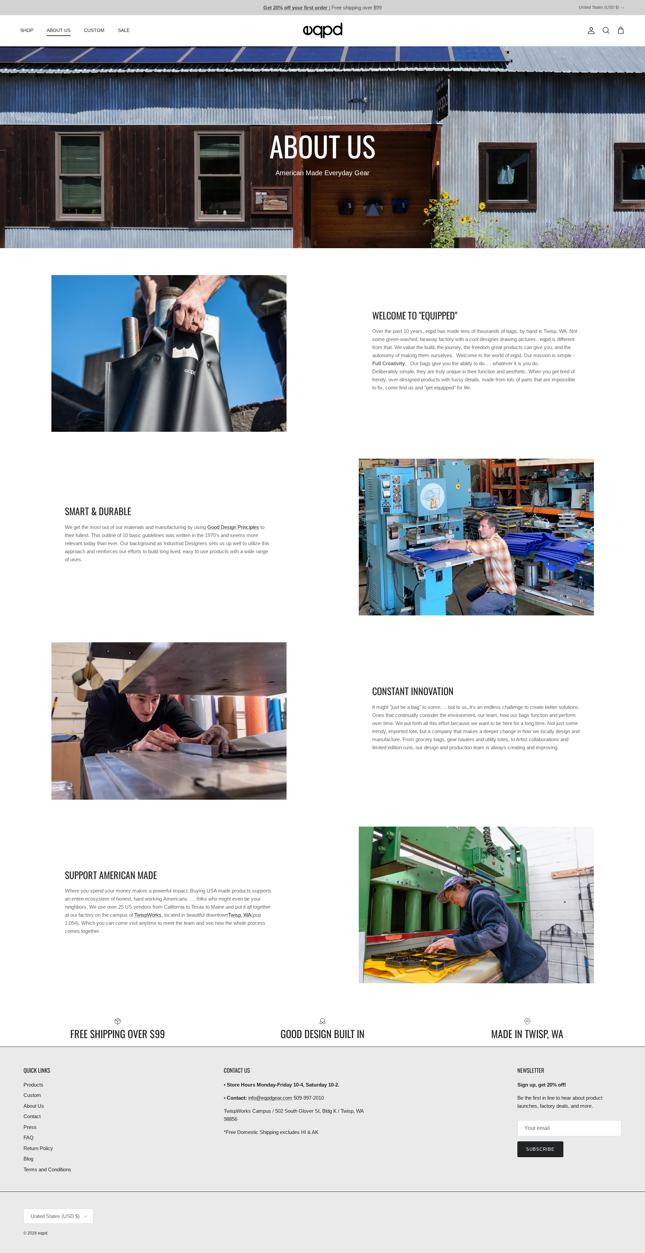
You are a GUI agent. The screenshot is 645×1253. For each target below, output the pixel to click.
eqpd (42, 1233)
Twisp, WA (239, 915)
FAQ (29, 1137)
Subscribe (540, 1149)
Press (30, 1127)
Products (33, 1085)
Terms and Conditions (47, 1169)
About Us (34, 1106)
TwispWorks (148, 915)
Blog (28, 1159)
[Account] (590, 31)
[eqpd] (323, 30)
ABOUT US (59, 30)
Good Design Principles (233, 527)
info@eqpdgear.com (270, 1098)
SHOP (26, 30)
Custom (32, 1095)
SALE (124, 30)
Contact (32, 1116)
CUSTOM (94, 30)
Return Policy (38, 1148)
